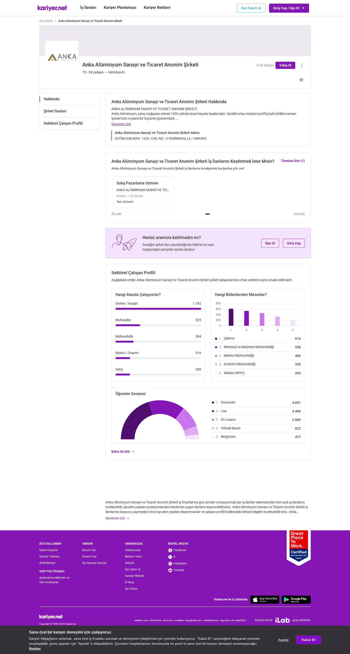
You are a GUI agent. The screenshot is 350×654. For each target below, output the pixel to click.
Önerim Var (89, 556)
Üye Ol (270, 243)
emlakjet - (180, 620)
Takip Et (285, 65)
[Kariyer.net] (57, 616)
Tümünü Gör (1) (293, 161)
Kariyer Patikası (49, 556)
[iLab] (282, 620)
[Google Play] (296, 599)
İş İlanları (88, 7)
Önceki (116, 214)
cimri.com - (169, 620)
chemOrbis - (156, 620)
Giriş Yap (294, 243)
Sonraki (299, 214)
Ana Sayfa (46, 21)
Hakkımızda (132, 550)
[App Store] (264, 599)
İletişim (129, 563)
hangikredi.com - (194, 620)
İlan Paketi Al (251, 8)
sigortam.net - (227, 620)
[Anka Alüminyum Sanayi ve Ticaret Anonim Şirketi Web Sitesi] (301, 79)
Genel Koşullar (48, 550)
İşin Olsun (131, 588)
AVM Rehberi (47, 563)
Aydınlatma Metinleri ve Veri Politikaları (54, 580)
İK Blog (129, 582)
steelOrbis (240, 620)
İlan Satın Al (132, 569)
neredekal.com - (211, 620)
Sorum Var (89, 550)
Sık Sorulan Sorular (94, 563)
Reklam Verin (133, 556)
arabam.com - (142, 620)
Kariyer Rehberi (134, 576)
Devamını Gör (121, 124)
